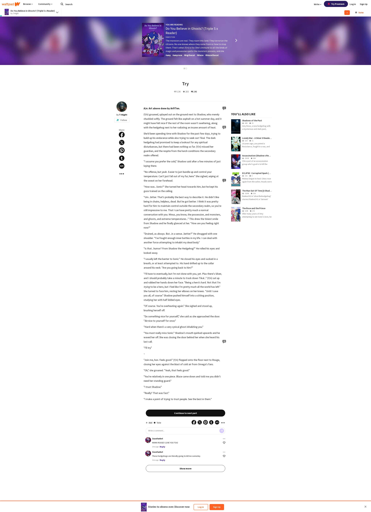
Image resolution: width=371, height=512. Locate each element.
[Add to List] (347, 12)
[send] (221, 430)
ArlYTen (174, 108)
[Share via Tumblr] (122, 158)
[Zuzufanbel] (148, 440)
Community (44, 3)
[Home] (11, 4)
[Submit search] (62, 4)
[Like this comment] (224, 442)
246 (195, 91)
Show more (185, 468)
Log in (201, 507)
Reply (162, 446)
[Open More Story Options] (122, 174)
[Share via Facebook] (122, 135)
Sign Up (216, 507)
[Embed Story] (122, 166)
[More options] (224, 438)
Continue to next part (185, 413)
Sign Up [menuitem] (364, 4)
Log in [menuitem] (353, 4)
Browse (27, 3)
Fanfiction (170, 37)
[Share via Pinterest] (122, 150)
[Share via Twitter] (122, 142)
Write (317, 4)
